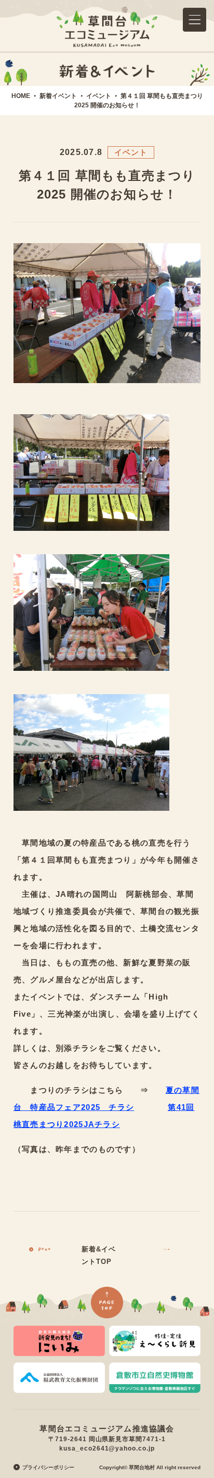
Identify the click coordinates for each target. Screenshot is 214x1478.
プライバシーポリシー (48, 1467)
